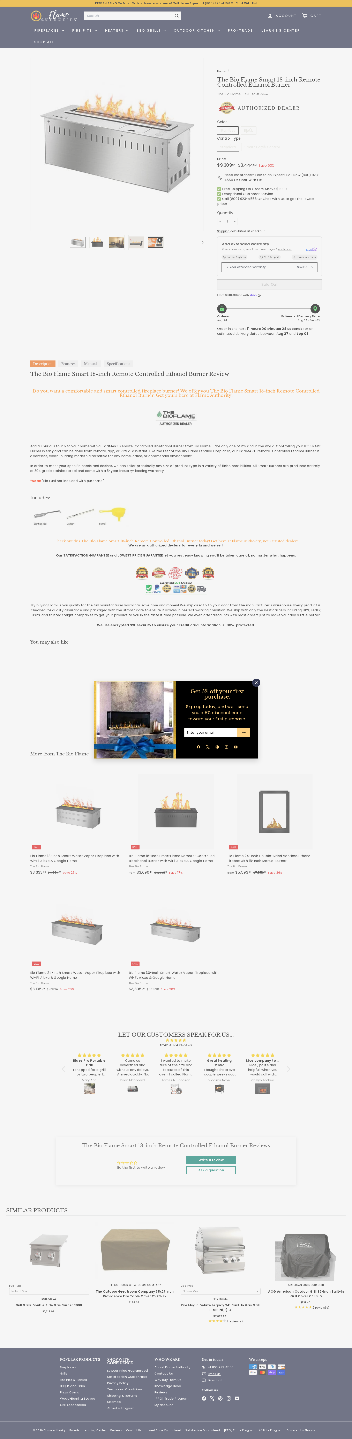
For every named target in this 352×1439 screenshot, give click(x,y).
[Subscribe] (243, 732)
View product (49, 1255)
